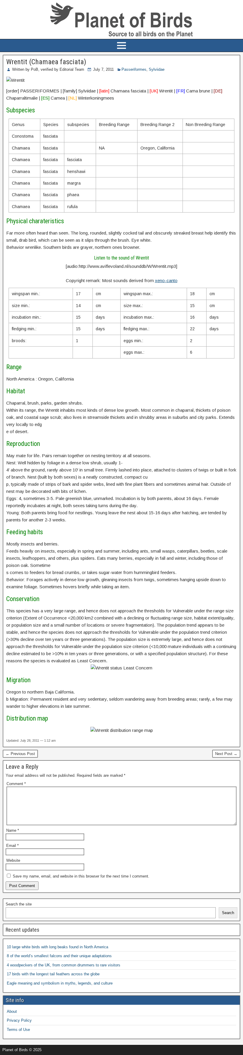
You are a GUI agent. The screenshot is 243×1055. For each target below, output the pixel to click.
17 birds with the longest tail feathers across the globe (53, 974)
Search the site (19, 904)
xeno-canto (166, 280)
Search (228, 913)
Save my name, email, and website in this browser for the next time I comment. (81, 876)
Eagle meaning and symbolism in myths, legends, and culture (60, 983)
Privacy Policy (19, 1020)
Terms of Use (18, 1029)
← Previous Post (20, 753)
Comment (16, 784)
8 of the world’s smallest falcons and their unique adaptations (59, 956)
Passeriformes (134, 69)
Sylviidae (156, 69)
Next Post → (226, 753)
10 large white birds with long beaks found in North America (57, 947)
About (12, 1011)
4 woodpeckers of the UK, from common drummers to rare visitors (63, 965)
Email (12, 845)
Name (12, 830)
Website (13, 860)
